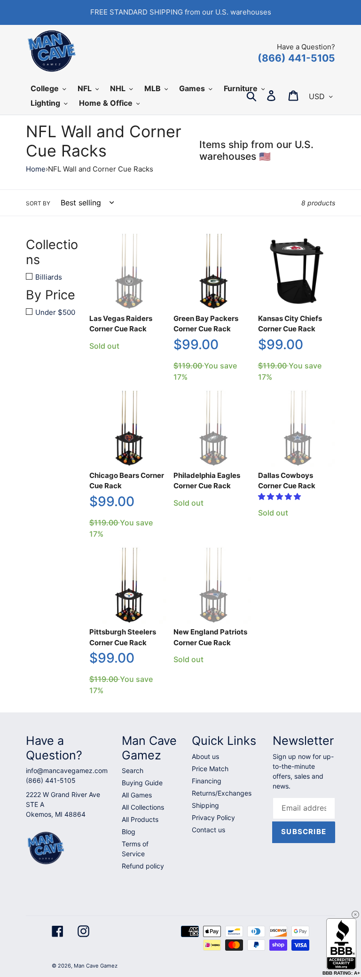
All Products (140, 819)
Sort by (38, 203)
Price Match (210, 769)
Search (132, 770)
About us (205, 756)
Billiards (48, 277)
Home (36, 168)
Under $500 (55, 312)
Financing (206, 781)
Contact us (208, 830)
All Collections (143, 807)
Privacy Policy (213, 817)
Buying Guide (142, 783)
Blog (128, 832)
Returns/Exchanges (221, 793)
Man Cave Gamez (96, 965)
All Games (137, 795)
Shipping (205, 805)
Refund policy (143, 866)
